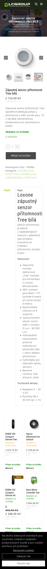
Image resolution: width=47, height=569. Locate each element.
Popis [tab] (7, 190)
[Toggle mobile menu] (41, 4)
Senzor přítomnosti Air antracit (33, 436)
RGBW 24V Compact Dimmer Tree (11, 436)
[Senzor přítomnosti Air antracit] (34, 424)
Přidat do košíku (21, 155)
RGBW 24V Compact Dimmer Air (10, 492)
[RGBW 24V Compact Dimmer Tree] (13, 424)
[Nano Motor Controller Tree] (34, 480)
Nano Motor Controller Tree (32, 491)
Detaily (10, 468)
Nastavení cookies (23, 550)
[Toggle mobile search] (36, 4)
